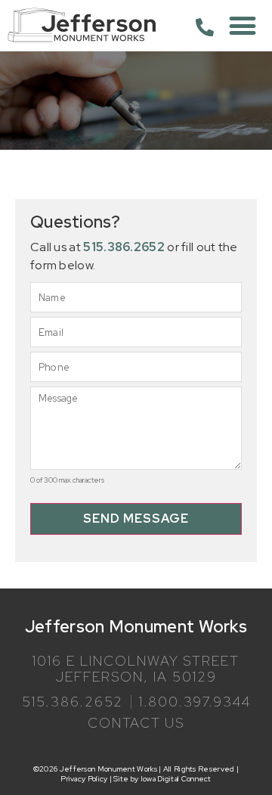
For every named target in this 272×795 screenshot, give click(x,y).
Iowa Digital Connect (176, 779)
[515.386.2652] (205, 27)
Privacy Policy (83, 779)
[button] (242, 25)
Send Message (136, 518)
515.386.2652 (124, 247)
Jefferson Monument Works (136, 627)
